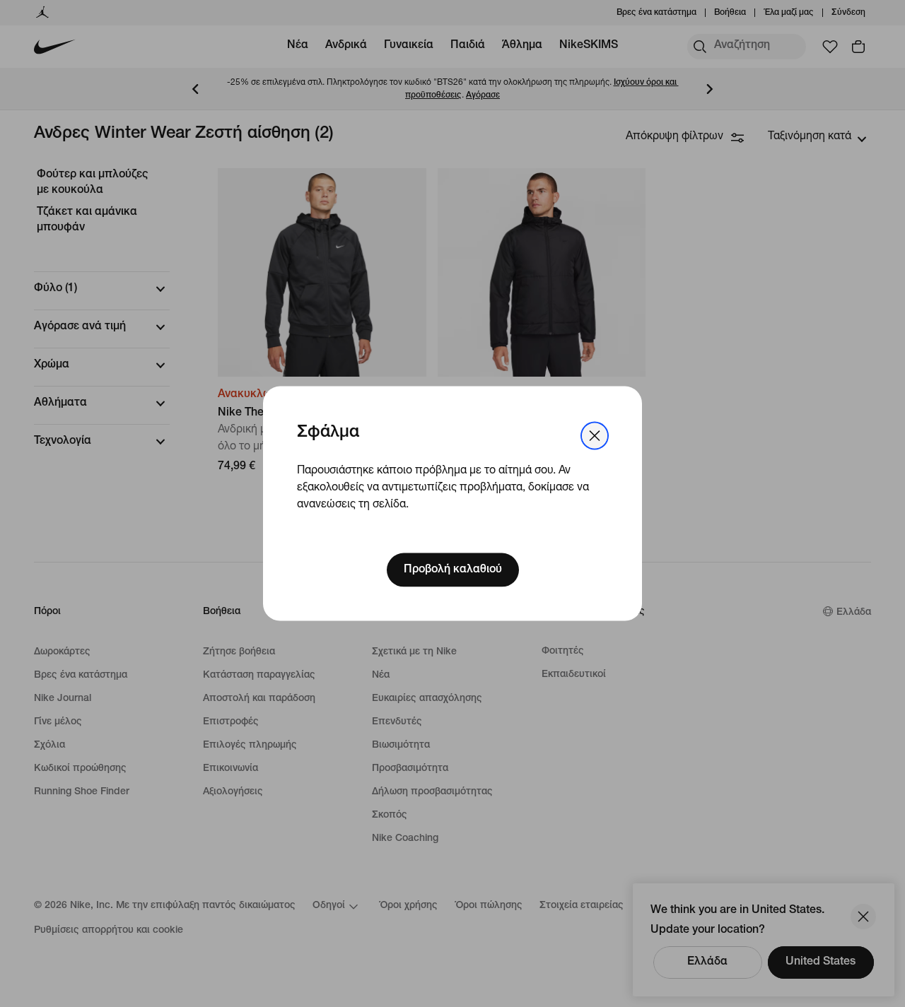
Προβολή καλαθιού (453, 570)
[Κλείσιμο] (594, 435)
